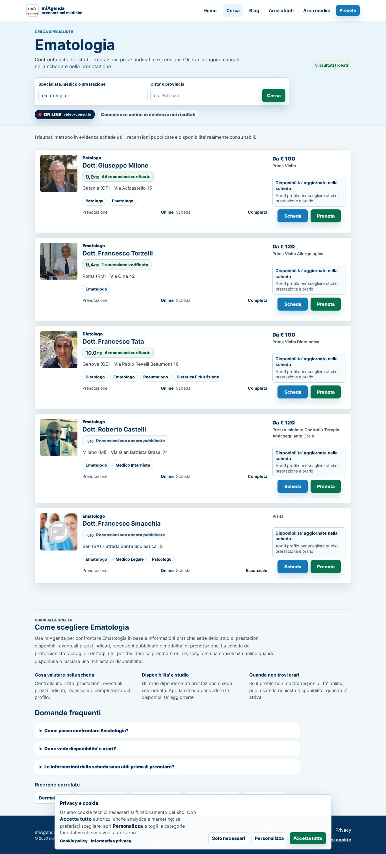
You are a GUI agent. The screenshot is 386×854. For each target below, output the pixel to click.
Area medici (316, 10)
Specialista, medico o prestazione (72, 84)
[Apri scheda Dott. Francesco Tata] (58, 349)
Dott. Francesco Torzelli (118, 253)
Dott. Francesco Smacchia (122, 523)
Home (210, 10)
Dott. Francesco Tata (113, 341)
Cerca (233, 10)
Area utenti (281, 10)
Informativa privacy (111, 840)
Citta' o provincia (167, 84)
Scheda (292, 216)
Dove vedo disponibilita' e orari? (80, 748)
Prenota (348, 10)
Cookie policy (74, 840)
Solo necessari (228, 838)
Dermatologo (53, 798)
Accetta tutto (307, 838)
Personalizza (269, 838)
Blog (254, 10)
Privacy (343, 830)
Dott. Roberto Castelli (114, 429)
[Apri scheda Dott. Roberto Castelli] (58, 437)
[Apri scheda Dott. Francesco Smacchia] (58, 531)
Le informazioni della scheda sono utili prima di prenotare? (109, 767)
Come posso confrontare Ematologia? (86, 730)
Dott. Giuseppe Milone (115, 165)
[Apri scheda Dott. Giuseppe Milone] (58, 173)
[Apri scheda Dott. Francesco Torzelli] (58, 261)
